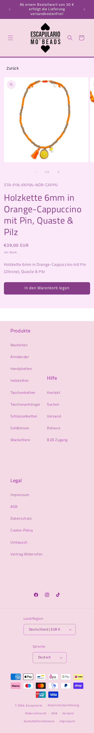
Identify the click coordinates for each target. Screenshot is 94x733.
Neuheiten (19, 345)
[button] (10, 38)
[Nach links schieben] (35, 172)
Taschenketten (23, 393)
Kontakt (53, 393)
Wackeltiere (20, 440)
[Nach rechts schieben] (58, 172)
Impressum (19, 495)
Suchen (53, 405)
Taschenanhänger (25, 405)
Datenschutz (21, 519)
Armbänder (19, 357)
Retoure (53, 428)
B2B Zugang (57, 440)
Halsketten (19, 381)
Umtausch (19, 543)
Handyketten (21, 369)
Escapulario (34, 705)
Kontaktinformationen (39, 721)
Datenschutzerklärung (63, 705)
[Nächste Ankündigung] (84, 9)
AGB (14, 507)
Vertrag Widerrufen (26, 554)
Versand (54, 417)
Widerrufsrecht (35, 713)
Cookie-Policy (21, 531)
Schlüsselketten (24, 417)
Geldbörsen (20, 428)
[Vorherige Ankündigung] (9, 9)
